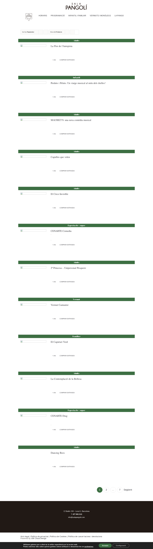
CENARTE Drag (59, 415)
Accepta (105, 545)
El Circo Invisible (59, 194)
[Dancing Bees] (33, 464)
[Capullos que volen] (33, 168)
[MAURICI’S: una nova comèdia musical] (33, 131)
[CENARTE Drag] (33, 427)
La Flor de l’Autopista (61, 46)
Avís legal (24, 536)
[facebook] (124, 4)
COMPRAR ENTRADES (67, 60)
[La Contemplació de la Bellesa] (33, 390)
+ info (54, 60)
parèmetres (88, 546)
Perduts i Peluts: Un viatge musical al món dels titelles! (78, 83)
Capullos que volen (60, 157)
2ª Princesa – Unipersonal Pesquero (68, 267)
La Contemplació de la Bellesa (66, 378)
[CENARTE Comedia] (33, 242)
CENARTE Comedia (61, 230)
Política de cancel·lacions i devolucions (85, 536)
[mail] (133, 4)
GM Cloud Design (38, 538)
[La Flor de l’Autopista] (33, 57)
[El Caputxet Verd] (33, 353)
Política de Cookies (58, 536)
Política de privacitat (39, 536)
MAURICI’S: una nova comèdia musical (71, 120)
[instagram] (128, 4)
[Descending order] (46, 32)
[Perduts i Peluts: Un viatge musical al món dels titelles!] (33, 94)
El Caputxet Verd (59, 341)
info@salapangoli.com (76, 517)
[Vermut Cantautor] (33, 316)
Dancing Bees (58, 452)
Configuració (121, 545)
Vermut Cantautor (59, 304)
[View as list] (76, 32)
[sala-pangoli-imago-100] (28, 14)
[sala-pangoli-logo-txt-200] (76, 4)
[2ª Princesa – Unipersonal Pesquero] (33, 279)
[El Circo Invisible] (33, 205)
